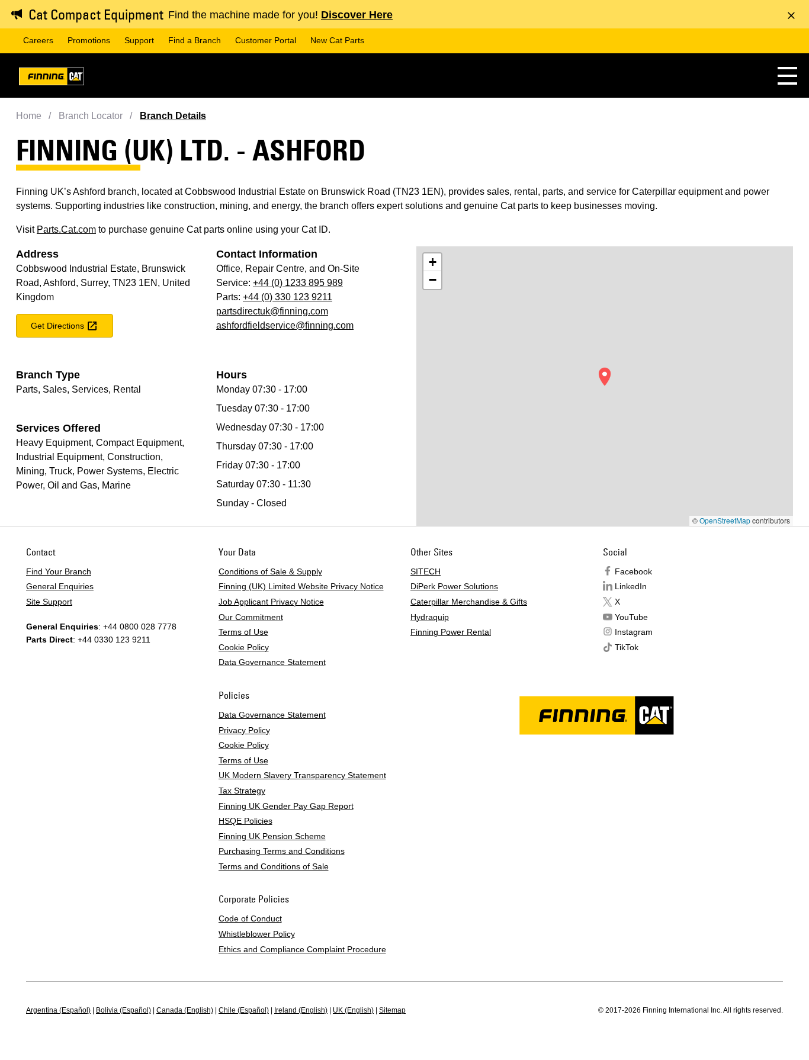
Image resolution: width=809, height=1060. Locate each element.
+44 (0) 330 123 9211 (287, 297)
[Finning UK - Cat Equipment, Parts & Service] (51, 78)
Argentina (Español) (58, 1010)
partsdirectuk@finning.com (272, 311)
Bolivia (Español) (123, 1010)
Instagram (634, 632)
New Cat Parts (337, 40)
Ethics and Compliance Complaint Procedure (302, 949)
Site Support (49, 601)
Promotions (89, 40)
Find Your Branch (58, 571)
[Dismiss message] (791, 15)
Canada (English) (184, 1010)
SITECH (425, 571)
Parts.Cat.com (66, 229)
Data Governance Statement (272, 662)
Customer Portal (265, 40)
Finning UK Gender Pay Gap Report (286, 806)
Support (139, 40)
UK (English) (353, 1010)
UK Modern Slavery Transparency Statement (302, 775)
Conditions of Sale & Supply (270, 571)
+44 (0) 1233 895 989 (298, 283)
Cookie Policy (244, 647)
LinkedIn (631, 586)
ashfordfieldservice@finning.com (285, 325)
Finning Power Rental (450, 632)
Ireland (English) (301, 1010)
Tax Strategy (242, 790)
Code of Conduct (250, 918)
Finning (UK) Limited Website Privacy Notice (301, 586)
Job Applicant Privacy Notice (271, 601)
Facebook (633, 571)
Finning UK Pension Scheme (272, 836)
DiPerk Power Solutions (454, 586)
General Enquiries (60, 586)
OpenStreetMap (724, 520)
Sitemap (392, 1010)
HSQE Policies (245, 820)
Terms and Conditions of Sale (274, 866)
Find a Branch (194, 40)
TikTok (626, 647)
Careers (38, 40)
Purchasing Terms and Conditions (282, 851)
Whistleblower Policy (257, 934)
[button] (787, 75)
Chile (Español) (244, 1010)
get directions (57, 325)
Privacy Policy (244, 730)
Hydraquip (429, 617)
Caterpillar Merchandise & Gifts (468, 601)
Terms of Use (243, 632)
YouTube (631, 617)
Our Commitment (251, 617)
